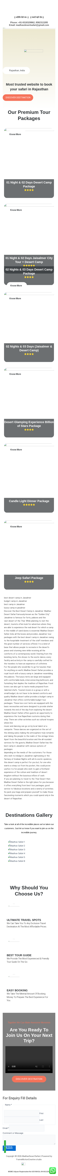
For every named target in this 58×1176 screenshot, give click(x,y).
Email (6, 1128)
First (41, 1113)
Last (41, 1120)
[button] (29, 864)
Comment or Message (13, 1133)
